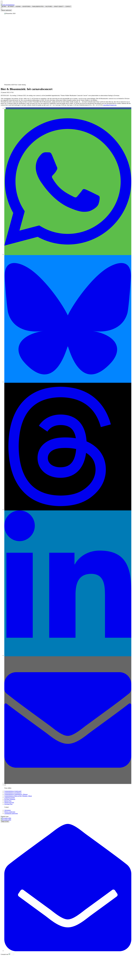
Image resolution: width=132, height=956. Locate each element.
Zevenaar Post (8, 804)
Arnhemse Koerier (9, 797)
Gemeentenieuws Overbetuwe (12, 792)
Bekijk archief (5, 821)
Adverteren (7, 810)
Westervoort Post (9, 802)
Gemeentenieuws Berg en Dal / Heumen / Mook (18, 796)
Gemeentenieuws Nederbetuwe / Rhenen (16, 794)
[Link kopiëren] (5, 785)
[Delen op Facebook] (5, 108)
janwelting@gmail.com (109, 105)
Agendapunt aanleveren (11, 813)
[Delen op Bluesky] (67, 382)
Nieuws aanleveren (6, 10)
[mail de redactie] (67, 950)
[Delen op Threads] (67, 509)
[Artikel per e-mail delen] (67, 783)
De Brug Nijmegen (9, 799)
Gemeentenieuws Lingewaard (12, 791)
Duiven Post (7, 801)
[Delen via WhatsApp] (67, 254)
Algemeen (17, 92)
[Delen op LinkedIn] (67, 655)
